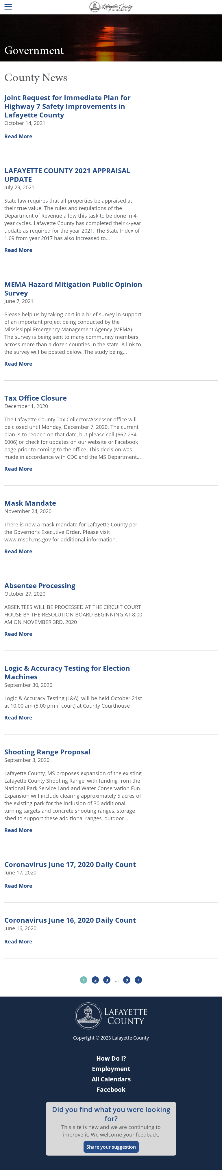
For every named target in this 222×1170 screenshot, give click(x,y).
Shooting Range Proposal (47, 751)
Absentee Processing (39, 585)
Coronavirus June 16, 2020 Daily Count (70, 920)
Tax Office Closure (35, 398)
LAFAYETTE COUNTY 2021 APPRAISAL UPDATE (67, 175)
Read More (18, 136)
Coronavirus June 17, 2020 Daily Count (70, 864)
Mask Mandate (30, 503)
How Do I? (111, 1058)
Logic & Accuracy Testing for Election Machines (67, 672)
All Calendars (111, 1079)
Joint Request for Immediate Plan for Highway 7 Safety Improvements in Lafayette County (67, 106)
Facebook (111, 1089)
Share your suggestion (111, 1147)
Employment (111, 1069)
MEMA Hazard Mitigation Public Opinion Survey (73, 288)
